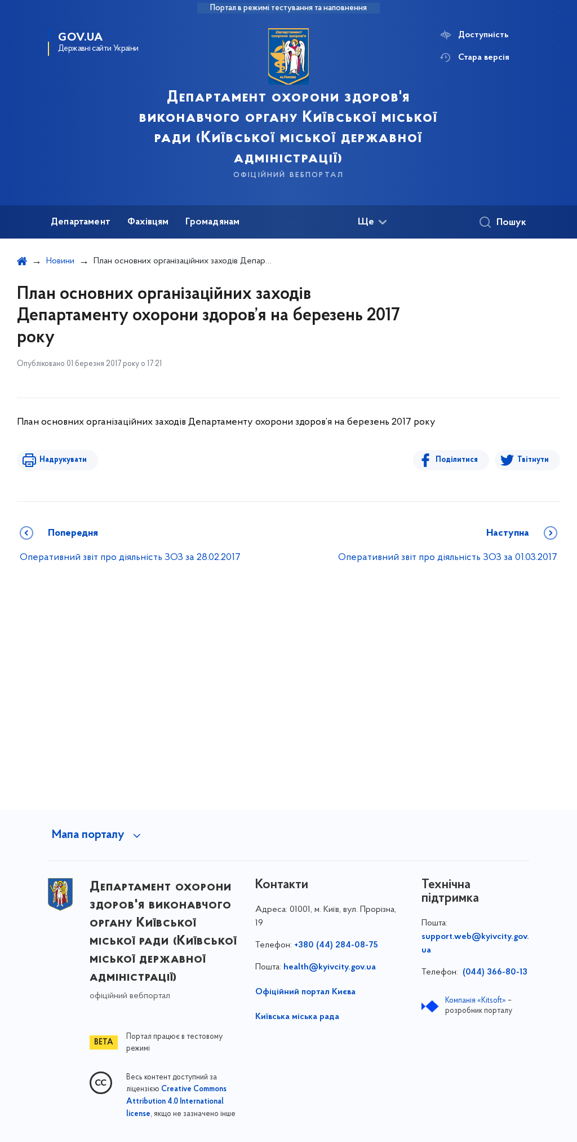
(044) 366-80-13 (493, 972)
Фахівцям (147, 222)
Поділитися (457, 460)
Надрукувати (63, 460)
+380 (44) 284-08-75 (336, 945)
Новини (60, 261)
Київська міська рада (297, 1016)
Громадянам (212, 222)
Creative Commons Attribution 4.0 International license (176, 1102)
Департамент (80, 222)
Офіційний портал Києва (305, 992)
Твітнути (533, 460)
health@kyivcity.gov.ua (329, 967)
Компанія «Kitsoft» (475, 1001)
